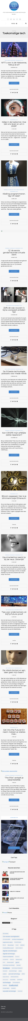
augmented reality (7, 942)
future (4, 962)
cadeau (17, 945)
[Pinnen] (17, 92)
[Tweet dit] (13, 92)
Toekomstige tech (19, 60)
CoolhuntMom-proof (8, 948)
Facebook (12, 959)
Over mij (3, 1006)
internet (18, 965)
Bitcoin (4, 945)
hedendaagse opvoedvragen (9, 965)
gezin (17, 962)
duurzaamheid (5, 959)
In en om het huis (10, 305)
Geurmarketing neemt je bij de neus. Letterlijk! (14, 558)
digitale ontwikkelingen (10, 951)
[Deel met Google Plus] (15, 92)
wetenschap (20, 991)
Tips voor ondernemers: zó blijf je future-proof (14, 613)
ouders (4, 974)
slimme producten (14, 976)
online (20, 971)
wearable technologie (9, 991)
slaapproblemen (6, 976)
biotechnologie (18, 942)
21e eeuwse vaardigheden (11, 936)
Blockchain (11, 945)
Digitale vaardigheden (8, 956)
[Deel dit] (10, 92)
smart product (5, 979)
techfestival (19, 979)
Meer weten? (14, 847)
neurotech (5, 971)
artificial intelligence (17, 939)
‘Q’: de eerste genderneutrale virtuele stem (14, 252)
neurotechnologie (13, 971)
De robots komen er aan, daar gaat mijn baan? (14, 671)
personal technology (14, 974)
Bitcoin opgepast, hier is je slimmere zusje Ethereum (14, 497)
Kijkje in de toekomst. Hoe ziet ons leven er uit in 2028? (14, 124)
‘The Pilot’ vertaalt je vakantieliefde (14, 779)
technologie (7, 982)
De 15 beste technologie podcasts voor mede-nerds (14, 372)
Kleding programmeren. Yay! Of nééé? (14, 195)
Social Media (12, 979)
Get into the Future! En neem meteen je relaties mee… (14, 732)
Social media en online (10, 60)
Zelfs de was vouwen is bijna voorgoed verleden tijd (14, 310)
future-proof (10, 962)
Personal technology (8, 189)
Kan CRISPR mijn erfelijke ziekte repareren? (14, 434)
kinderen (6, 968)
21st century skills (10, 609)
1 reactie (14, 640)
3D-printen (5, 933)
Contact (3, 1008)
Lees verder (14, 144)
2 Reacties (14, 524)
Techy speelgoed (16, 982)
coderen (22, 945)
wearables (13, 988)
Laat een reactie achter (14, 89)
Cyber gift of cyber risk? (15, 891)
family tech (19, 959)
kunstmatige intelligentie (17, 968)
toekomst (13, 985)
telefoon (5, 985)
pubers (23, 973)
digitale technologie (9, 953)
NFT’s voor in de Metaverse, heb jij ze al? (14, 64)
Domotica (17, 956)
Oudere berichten (14, 817)
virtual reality (6, 988)
